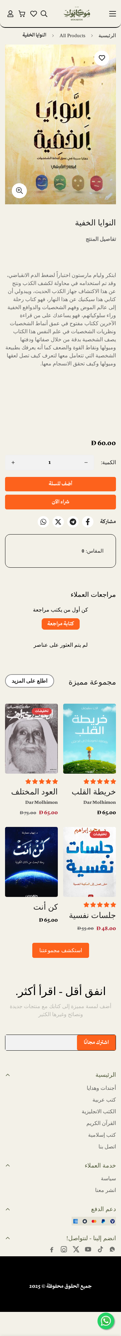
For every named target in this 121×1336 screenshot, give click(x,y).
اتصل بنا (107, 1146)
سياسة (108, 1178)
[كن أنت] (31, 862)
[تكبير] (19, 190)
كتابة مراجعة (60, 624)
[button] (22, 13)
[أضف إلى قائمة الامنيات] (101, 58)
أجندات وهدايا (101, 1088)
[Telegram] (73, 522)
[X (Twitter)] (76, 1249)
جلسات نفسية (92, 915)
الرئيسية (107, 35)
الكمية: (108, 462)
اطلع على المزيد (29, 681)
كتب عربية (104, 1100)
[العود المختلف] (31, 739)
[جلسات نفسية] (89, 862)
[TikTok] (100, 1249)
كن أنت (45, 907)
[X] (58, 522)
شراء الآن (60, 502)
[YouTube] (88, 1249)
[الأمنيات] (33, 13)
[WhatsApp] (43, 522)
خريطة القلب (94, 791)
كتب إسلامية (102, 1135)
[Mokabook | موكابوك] (77, 13)
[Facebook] (87, 522)
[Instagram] (64, 1249)
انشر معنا (105, 1190)
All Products (72, 35)
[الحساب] (10, 13)
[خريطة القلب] (89, 739)
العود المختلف (34, 791)
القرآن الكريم (101, 1123)
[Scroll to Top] (12, 1300)
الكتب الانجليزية (99, 1111)
